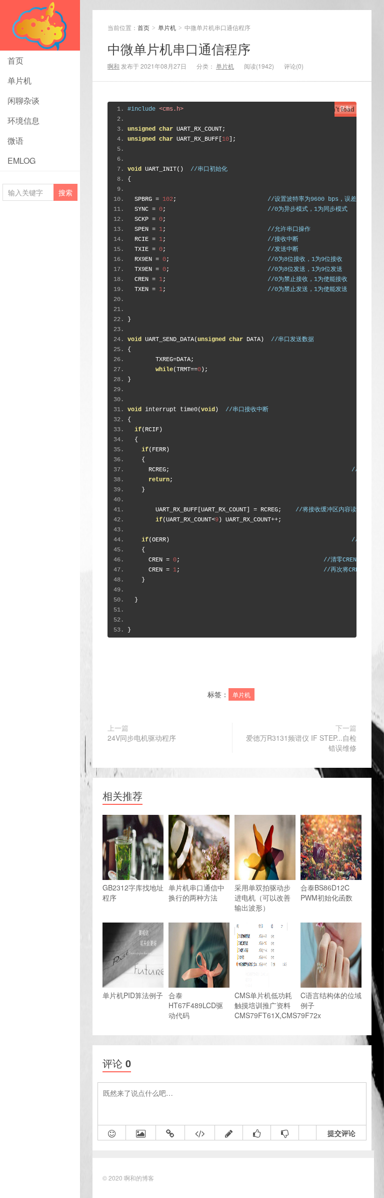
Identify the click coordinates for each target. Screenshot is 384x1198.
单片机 (20, 80)
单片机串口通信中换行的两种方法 (196, 892)
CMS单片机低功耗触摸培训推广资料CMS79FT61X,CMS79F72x (265, 1005)
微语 (16, 140)
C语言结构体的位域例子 (331, 1000)
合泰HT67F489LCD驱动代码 (195, 1005)
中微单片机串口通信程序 (179, 48)
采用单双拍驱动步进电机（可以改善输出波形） (262, 897)
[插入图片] (141, 1132)
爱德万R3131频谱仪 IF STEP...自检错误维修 (301, 743)
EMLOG (22, 160)
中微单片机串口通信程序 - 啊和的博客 (40, 25)
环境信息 (24, 120)
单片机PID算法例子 (132, 995)
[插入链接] (170, 1132)
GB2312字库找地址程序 (133, 892)
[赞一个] (257, 1132)
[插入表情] (112, 1132)
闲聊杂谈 (24, 100)
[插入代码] (200, 1132)
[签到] (229, 1132)
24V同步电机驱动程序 (142, 738)
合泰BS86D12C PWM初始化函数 (326, 892)
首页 (16, 60)
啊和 (114, 66)
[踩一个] (285, 1132)
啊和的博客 (139, 1177)
